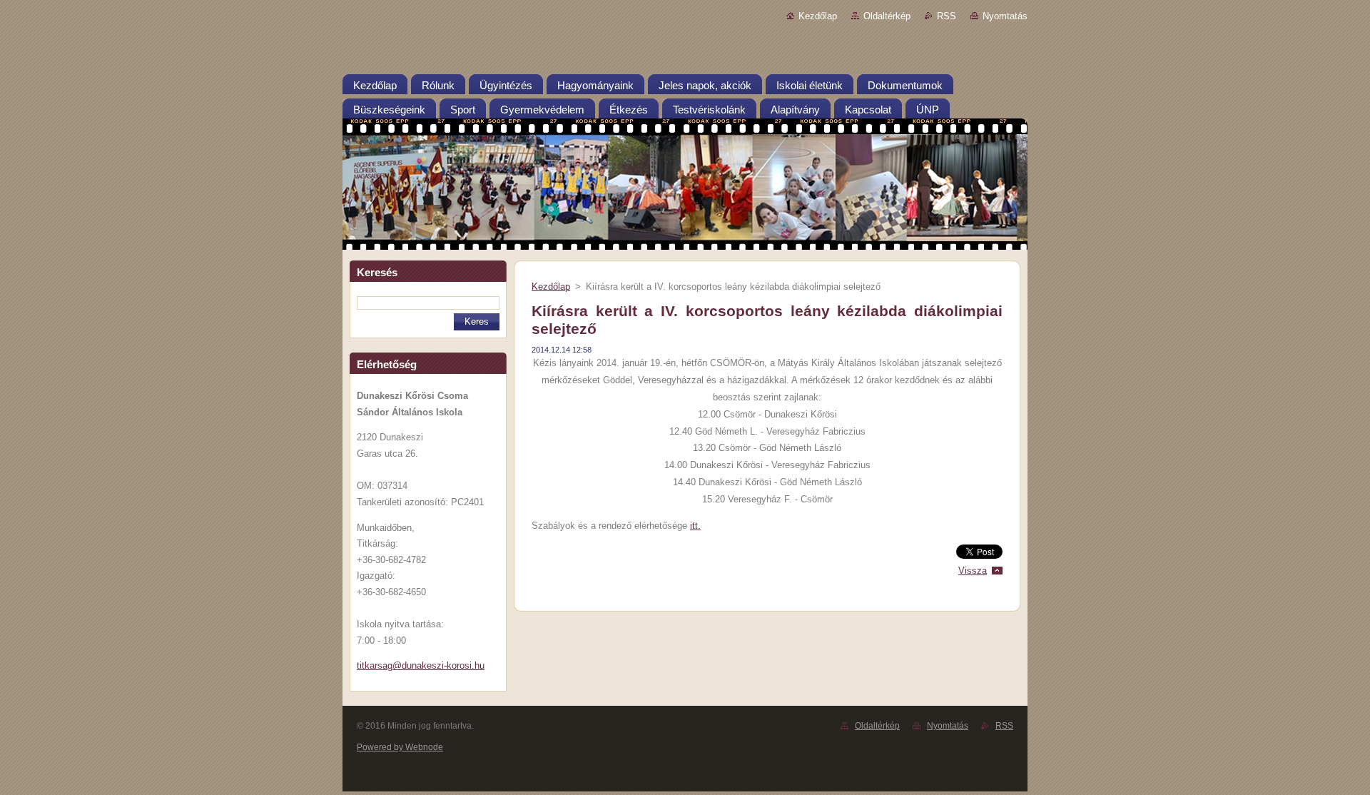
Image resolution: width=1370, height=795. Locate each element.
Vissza (972, 570)
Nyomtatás (1005, 16)
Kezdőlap (817, 16)
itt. (695, 525)
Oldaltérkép (886, 16)
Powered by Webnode (400, 747)
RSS (946, 16)
